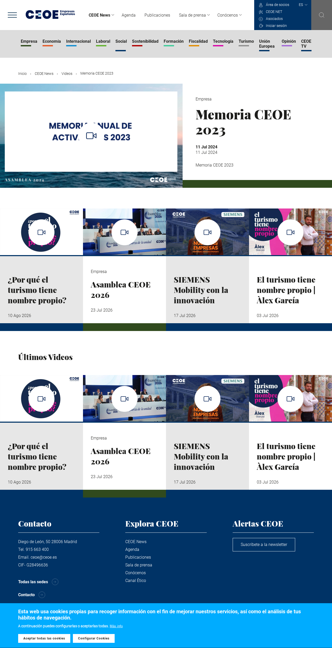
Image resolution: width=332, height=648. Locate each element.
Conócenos (227, 15)
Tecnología (223, 41)
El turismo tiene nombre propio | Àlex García (286, 289)
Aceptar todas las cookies (44, 638)
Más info (116, 626)
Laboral (103, 41)
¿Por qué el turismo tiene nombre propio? (37, 289)
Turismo (246, 41)
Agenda (129, 15)
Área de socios (277, 5)
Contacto (26, 594)
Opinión (289, 41)
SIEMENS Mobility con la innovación (201, 289)
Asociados (274, 19)
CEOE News (99, 15)
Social (121, 41)
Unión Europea (267, 44)
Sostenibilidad (145, 41)
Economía (52, 41)
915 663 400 (37, 549)
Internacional (78, 41)
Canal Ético (135, 580)
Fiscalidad (198, 41)
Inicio (22, 73)
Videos (66, 73)
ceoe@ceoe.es (44, 557)
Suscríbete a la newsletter (264, 544)
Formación (174, 41)
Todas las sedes (33, 581)
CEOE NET (274, 12)
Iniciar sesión (276, 26)
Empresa (29, 41)
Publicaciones (157, 15)
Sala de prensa (192, 15)
